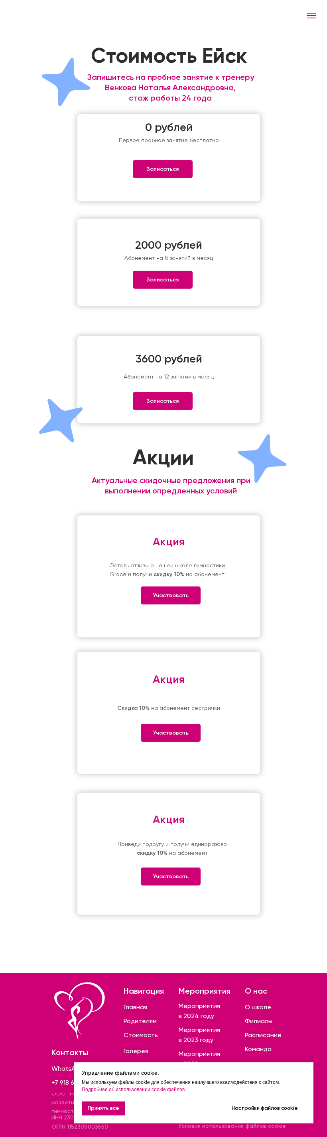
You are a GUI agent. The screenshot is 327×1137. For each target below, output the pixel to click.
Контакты (69, 1052)
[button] (163, 169)
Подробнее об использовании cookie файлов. (134, 1089)
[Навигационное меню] (311, 15)
